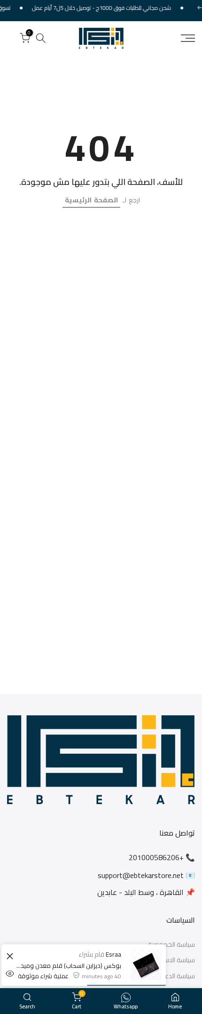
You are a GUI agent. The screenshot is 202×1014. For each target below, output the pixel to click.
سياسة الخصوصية (171, 945)
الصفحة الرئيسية (91, 200)
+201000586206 (156, 857)
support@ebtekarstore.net (141, 875)
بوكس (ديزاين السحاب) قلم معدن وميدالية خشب (68, 965)
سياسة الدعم (178, 976)
